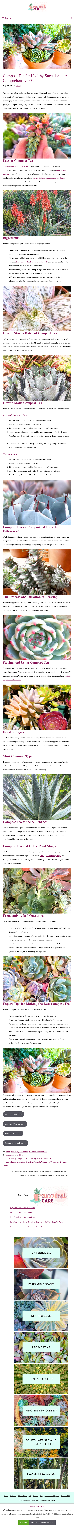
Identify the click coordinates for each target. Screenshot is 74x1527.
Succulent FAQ (65, 1496)
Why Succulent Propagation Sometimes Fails (27, 1226)
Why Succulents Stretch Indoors (22, 1207)
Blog (8, 1151)
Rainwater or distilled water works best (31, 261)
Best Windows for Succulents (21, 1212)
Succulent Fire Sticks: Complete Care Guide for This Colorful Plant (36, 1222)
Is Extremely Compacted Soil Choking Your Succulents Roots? (30, 1158)
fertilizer (19, 1155)
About (6, 1496)
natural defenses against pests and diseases (49, 178)
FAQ (30, 1496)
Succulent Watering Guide (15, 1124)
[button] (71, 18)
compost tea (10, 1155)
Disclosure (13, 1496)
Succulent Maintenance (38, 1151)
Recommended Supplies (52, 1496)
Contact (35, 1496)
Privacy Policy (22, 1496)
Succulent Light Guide (13, 1114)
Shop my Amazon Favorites (15, 1143)
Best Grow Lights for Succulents (22, 1217)
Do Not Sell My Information (42, 1522)
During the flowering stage (50, 855)
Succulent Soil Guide (13, 1133)
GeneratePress (50, 1500)
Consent (23, 1522)
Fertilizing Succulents (19, 1151)
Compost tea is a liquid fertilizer (15, 166)
